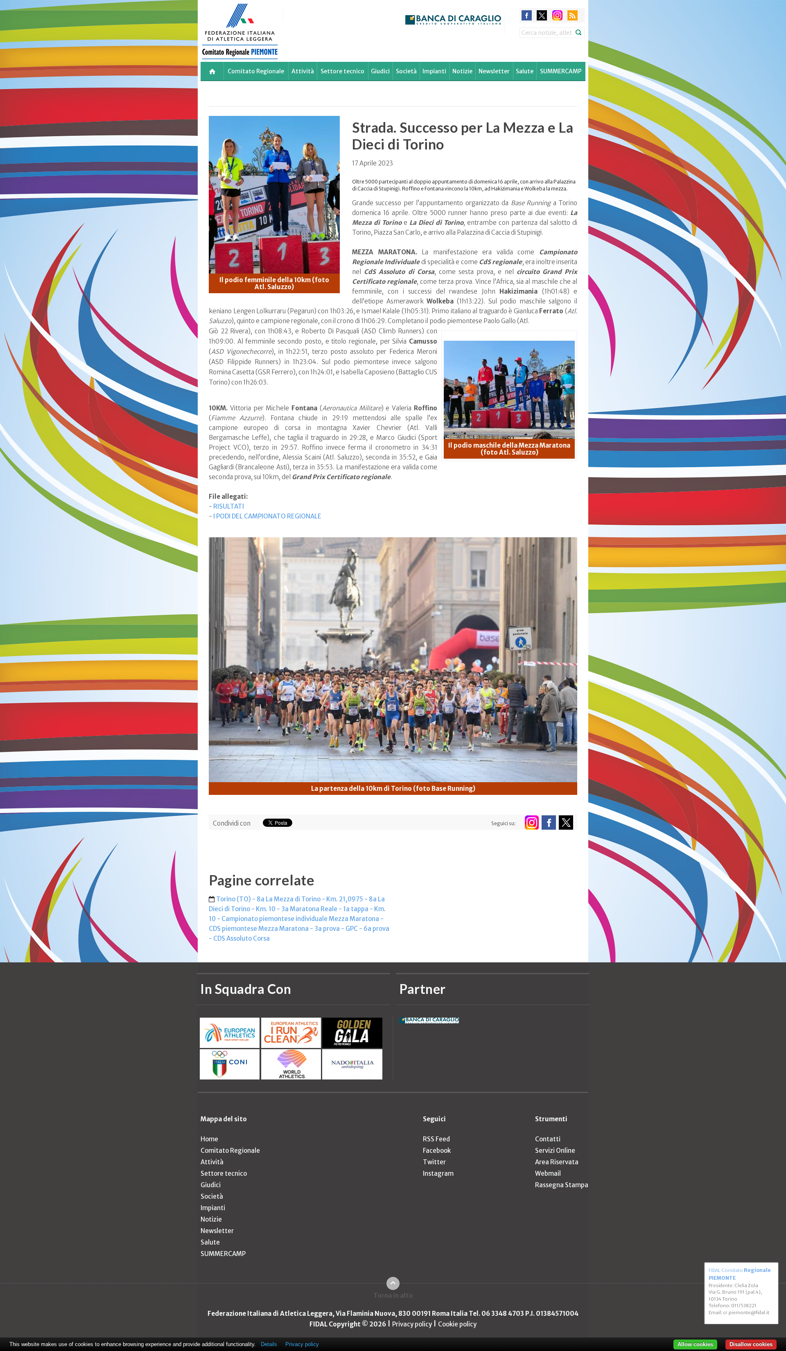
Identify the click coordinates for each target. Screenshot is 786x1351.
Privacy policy (412, 1324)
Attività (302, 71)
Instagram (438, 1173)
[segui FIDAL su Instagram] (531, 822)
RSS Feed (436, 1139)
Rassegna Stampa (561, 1185)
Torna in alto (393, 1295)
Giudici (380, 71)
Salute (524, 71)
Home (209, 1139)
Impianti (434, 71)
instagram (557, 15)
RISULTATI (228, 506)
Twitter (434, 1162)
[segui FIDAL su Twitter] (566, 822)
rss (572, 15)
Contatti (547, 1139)
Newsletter (494, 71)
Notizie (462, 71)
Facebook (437, 1150)
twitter (542, 15)
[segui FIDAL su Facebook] (549, 822)
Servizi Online (555, 1150)
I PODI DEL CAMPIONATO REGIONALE (267, 516)
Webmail (548, 1173)
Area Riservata (556, 1162)
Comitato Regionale (256, 71)
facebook (527, 15)
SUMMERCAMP (561, 71)
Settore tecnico (342, 71)
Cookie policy (457, 1324)
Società (406, 71)
